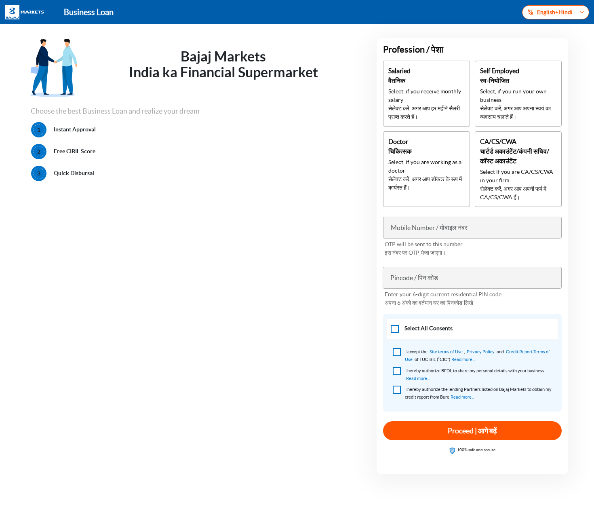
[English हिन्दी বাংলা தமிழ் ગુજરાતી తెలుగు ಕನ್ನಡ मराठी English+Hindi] (555, 12)
